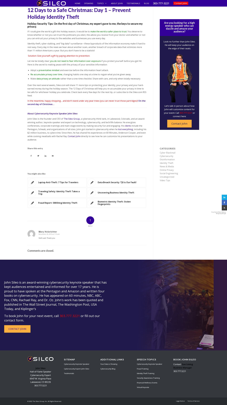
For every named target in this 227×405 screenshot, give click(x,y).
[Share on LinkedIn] (45, 155)
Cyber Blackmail (167, 152)
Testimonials (69, 373)
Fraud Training (142, 369)
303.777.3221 (186, 112)
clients (127, 125)
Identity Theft (166, 163)
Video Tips (165, 180)
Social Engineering (169, 173)
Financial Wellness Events (147, 383)
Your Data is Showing (108, 364)
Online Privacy (167, 170)
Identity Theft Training (145, 373)
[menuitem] (180, 401)
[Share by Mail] (52, 155)
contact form (13, 320)
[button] (224, 197)
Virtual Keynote (143, 387)
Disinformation (167, 159)
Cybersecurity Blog (107, 369)
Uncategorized (167, 176)
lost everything (125, 129)
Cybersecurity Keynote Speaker (76, 364)
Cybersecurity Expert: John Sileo (76, 369)
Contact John (74, 136)
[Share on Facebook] (31, 155)
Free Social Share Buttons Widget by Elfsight (218, 212)
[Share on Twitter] (38, 155)
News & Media (167, 166)
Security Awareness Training (148, 378)
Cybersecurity (166, 156)
